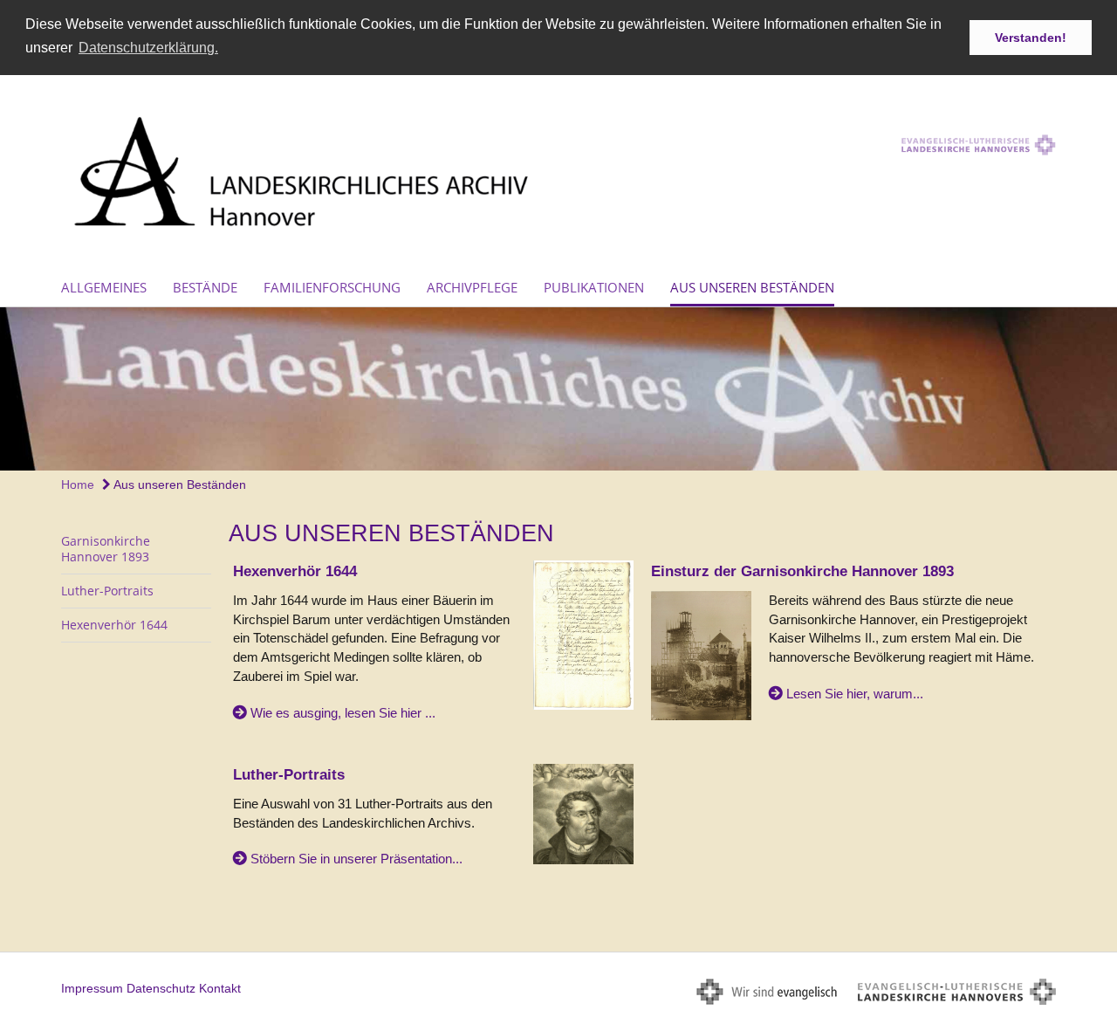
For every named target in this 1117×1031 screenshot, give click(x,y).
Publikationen (594, 287)
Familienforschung (332, 287)
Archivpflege (472, 287)
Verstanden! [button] (1030, 38)
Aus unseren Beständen (752, 287)
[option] (558, 389)
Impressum (92, 988)
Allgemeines (104, 287)
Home (77, 484)
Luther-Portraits (107, 590)
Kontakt (220, 988)
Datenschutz (161, 988)
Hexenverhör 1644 (114, 624)
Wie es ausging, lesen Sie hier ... (342, 712)
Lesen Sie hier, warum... (854, 693)
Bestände (205, 287)
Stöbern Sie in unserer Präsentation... (356, 858)
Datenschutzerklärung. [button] (148, 47)
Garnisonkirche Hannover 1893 (105, 549)
